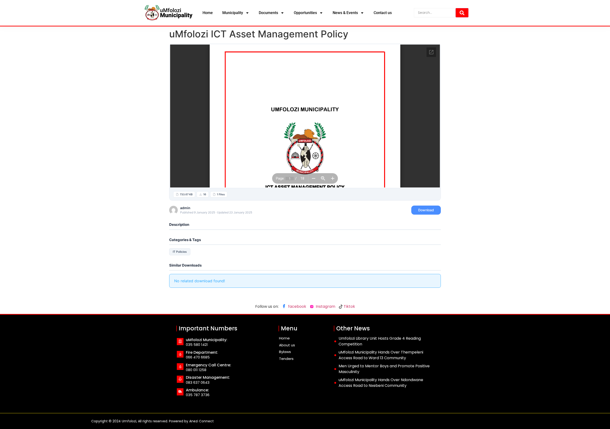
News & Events (345, 12)
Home (208, 12)
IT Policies (180, 251)
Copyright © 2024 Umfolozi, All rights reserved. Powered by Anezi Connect (152, 421)
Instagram (325, 306)
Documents (268, 12)
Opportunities (305, 12)
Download (426, 210)
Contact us (383, 12)
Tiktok (349, 306)
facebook (296, 306)
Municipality (232, 12)
